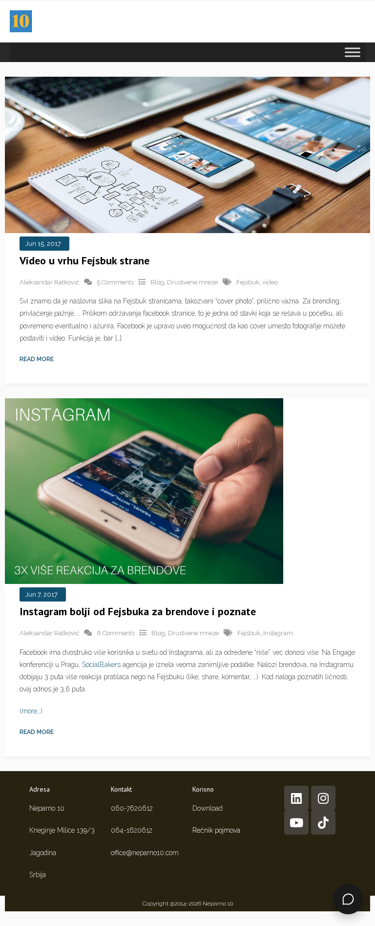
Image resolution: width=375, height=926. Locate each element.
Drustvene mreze (192, 282)
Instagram (278, 633)
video (270, 282)
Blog (157, 282)
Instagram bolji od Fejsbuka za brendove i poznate (138, 611)
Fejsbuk (247, 282)
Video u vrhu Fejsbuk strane (84, 260)
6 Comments (116, 633)
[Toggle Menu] (352, 52)
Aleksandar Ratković (49, 282)
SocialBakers (101, 664)
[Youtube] (296, 822)
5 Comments (115, 282)
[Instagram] (323, 798)
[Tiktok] (323, 822)
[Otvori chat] (348, 899)
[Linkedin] (296, 798)
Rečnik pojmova (216, 830)
